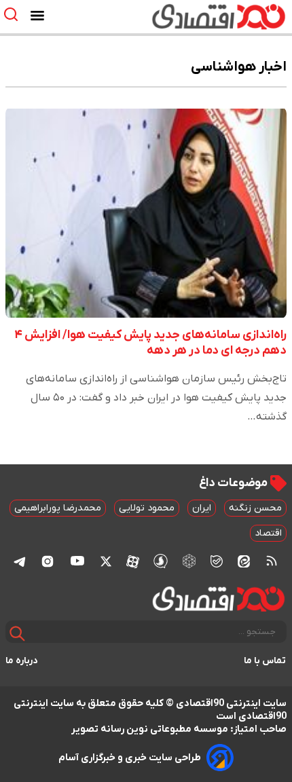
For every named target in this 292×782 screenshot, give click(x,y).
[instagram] (47, 560)
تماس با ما (265, 661)
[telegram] (19, 561)
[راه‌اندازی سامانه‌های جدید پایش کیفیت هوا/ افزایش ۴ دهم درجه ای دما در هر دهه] (146, 212)
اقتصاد (268, 533)
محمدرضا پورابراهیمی (57, 508)
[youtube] (77, 561)
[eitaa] (244, 560)
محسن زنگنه (255, 508)
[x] (106, 560)
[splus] (160, 561)
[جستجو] (17, 634)
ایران (201, 508)
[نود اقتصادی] (186, 16)
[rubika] (189, 561)
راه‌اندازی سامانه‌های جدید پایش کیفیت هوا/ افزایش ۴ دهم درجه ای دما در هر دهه (150, 342)
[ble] (217, 560)
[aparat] (132, 560)
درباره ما (21, 661)
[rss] (271, 560)
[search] (13, 14)
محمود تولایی (147, 508)
